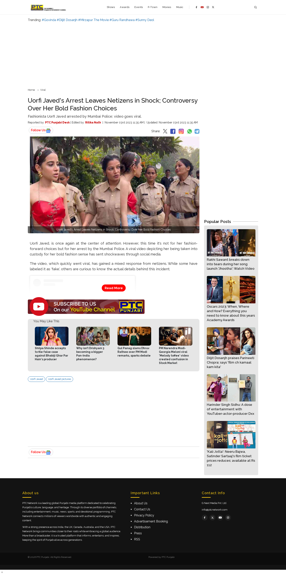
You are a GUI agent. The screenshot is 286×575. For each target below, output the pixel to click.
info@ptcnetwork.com (214, 509)
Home (31, 89)
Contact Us (142, 509)
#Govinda (49, 20)
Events (138, 7)
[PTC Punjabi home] (49, 7)
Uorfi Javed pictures (59, 379)
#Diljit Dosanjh (67, 20)
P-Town (152, 7)
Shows (111, 7)
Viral (43, 89)
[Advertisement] (143, 54)
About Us (140, 503)
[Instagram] (207, 7)
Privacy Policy (144, 515)
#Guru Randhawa (122, 20)
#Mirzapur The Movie (93, 20)
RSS (137, 539)
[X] (213, 7)
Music (179, 7)
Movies (166, 7)
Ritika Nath (93, 122)
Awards (124, 7)
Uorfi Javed (36, 379)
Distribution (142, 527)
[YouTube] (202, 7)
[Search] (255, 7)
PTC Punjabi (168, 557)
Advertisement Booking (151, 521)
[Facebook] (196, 7)
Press (138, 533)
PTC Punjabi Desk (57, 122)
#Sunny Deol (144, 20)
